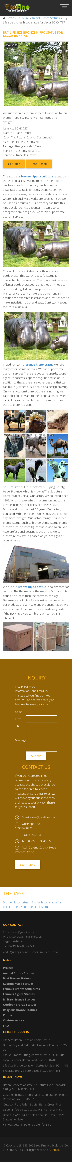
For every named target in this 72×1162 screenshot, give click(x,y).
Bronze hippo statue (15, 902)
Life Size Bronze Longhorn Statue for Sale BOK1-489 (35, 1065)
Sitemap (54, 1150)
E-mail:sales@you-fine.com (38, 817)
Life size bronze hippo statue (31, 907)
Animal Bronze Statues (46, 18)
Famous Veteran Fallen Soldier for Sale (27, 1124)
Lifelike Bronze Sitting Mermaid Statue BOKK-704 (33, 1055)
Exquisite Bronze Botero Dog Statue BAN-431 (31, 1070)
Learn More (27, 864)
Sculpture (23, 18)
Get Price (14, 164)
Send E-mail (39, 164)
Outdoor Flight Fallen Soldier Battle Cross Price (32, 1104)
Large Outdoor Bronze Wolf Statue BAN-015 (30, 1060)
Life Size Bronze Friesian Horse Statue (27, 1040)
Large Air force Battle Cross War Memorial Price (32, 1109)
